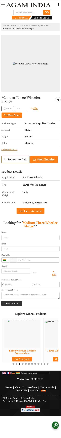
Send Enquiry (45, 159)
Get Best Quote (11, 359)
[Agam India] (29, 5)
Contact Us (21, 390)
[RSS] (43, 390)
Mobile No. (5, 255)
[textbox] (29, 12)
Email (3, 244)
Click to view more (9, 150)
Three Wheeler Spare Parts (35, 25)
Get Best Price (12, 115)
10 (41, 364)
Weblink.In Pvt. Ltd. (37, 401)
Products (15, 25)
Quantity (4, 266)
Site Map (34, 390)
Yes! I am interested (30, 211)
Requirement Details (9, 290)
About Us (20, 387)
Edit (35, 108)
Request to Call (17, 159)
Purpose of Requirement (11, 280)
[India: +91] (5, 260)
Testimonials (47, 387)
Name (3, 233)
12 (48, 364)
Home (6, 25)
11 (44, 364)
